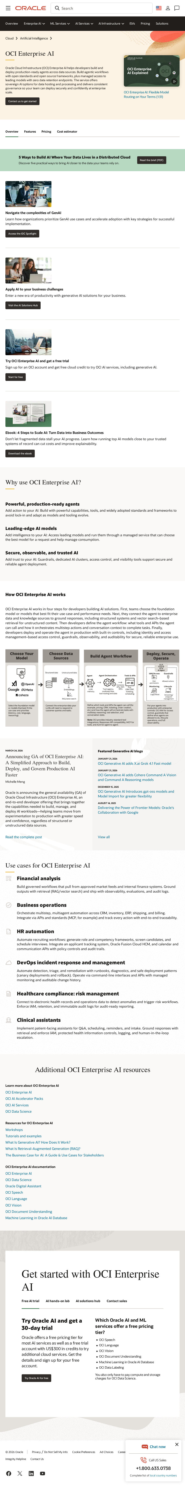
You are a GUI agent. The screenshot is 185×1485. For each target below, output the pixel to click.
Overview (11, 23)
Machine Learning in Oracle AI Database (36, 1218)
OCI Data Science (18, 1111)
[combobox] (102, 8)
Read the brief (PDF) (151, 160)
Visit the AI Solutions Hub (23, 305)
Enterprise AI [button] (32, 23)
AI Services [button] (82, 23)
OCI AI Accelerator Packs (24, 1098)
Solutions (162, 23)
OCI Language (16, 1198)
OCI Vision (13, 1205)
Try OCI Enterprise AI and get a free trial (37, 361)
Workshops (14, 1129)
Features (30, 131)
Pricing (145, 23)
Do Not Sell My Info (56, 1452)
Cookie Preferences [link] (83, 1452)
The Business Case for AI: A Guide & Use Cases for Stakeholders (54, 1155)
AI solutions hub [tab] (88, 1301)
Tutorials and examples (23, 1136)
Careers (122, 1452)
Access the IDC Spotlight (22, 233)
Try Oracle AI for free (36, 1378)
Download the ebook (20, 453)
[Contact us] (177, 8)
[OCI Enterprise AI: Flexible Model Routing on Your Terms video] (152, 71)
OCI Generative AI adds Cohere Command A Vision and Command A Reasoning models (137, 777)
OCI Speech (14, 1192)
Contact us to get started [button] (22, 101)
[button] (8, 8)
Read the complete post (23, 837)
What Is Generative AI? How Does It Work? (37, 1142)
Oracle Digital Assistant (23, 1186)
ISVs (132, 23)
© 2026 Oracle (14, 1452)
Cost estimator (67, 131)
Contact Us (37, 1459)
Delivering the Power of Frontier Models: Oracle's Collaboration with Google (136, 810)
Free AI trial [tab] (30, 1301)
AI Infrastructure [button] (109, 23)
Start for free (15, 377)
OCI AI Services (17, 1105)
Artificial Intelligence (34, 38)
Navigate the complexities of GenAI (33, 212)
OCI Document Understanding (28, 1211)
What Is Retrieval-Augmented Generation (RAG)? (42, 1148)
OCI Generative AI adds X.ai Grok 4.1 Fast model (134, 763)
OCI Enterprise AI (18, 1092)
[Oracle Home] (30, 8)
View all (104, 837)
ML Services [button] (58, 23)
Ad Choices (106, 1452)
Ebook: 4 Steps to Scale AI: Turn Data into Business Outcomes (54, 432)
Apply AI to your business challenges (34, 289)
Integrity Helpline (15, 1459)
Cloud (9, 38)
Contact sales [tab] (117, 1301)
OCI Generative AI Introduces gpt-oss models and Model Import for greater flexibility (136, 793)
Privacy (36, 1452)
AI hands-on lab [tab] (57, 1301)
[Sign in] (168, 8)
